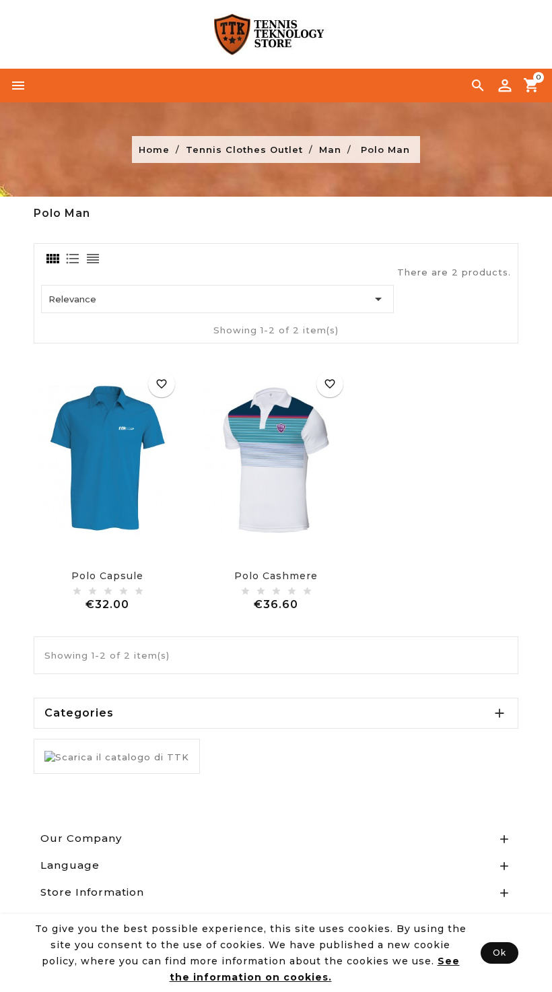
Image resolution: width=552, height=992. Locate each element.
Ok (499, 953)
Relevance (217, 299)
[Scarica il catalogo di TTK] (116, 755)
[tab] (51, 259)
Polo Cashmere (276, 576)
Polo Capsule (107, 576)
